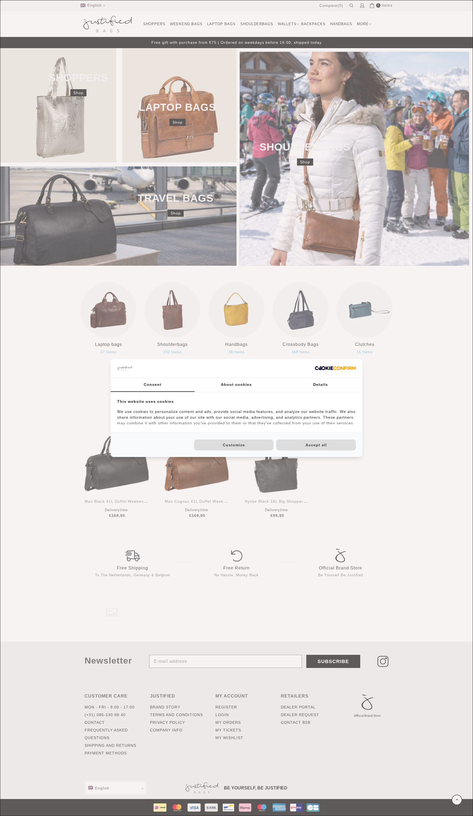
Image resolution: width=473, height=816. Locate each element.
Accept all (316, 445)
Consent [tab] (152, 384)
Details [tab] (320, 384)
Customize (234, 445)
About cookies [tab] (236, 384)
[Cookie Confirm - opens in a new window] (335, 368)
